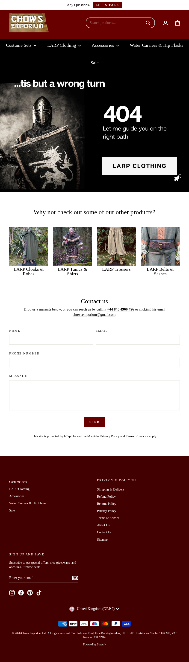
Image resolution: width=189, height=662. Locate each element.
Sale (95, 62)
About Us (103, 525)
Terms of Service (137, 436)
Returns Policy (106, 503)
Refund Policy (106, 496)
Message (18, 376)
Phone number (24, 353)
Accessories (103, 45)
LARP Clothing (62, 45)
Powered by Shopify (94, 644)
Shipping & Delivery (110, 489)
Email (102, 330)
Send (94, 422)
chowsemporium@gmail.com (94, 314)
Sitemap (102, 539)
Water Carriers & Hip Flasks (156, 45)
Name (14, 330)
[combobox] (116, 22)
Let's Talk (107, 5)
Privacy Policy (109, 436)
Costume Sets (19, 45)
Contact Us (104, 532)
